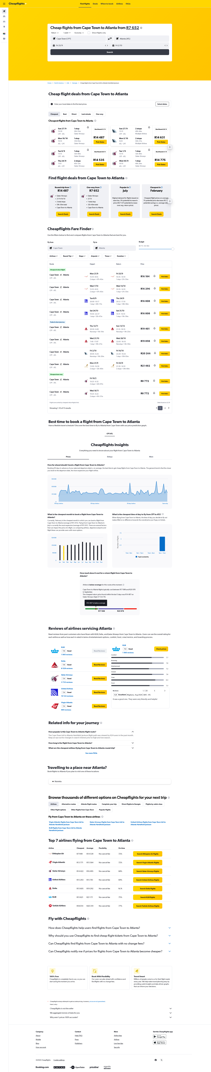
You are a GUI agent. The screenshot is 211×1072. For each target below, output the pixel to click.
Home (49, 83)
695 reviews (66, 710)
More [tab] (151, 457)
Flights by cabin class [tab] (154, 804)
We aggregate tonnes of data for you (65, 1013)
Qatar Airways (67, 675)
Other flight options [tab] (58, 810)
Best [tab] (65, 114)
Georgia (74, 83)
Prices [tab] (68, 457)
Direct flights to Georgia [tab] (131, 804)
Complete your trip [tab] (109, 804)
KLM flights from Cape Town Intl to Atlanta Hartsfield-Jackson (65, 829)
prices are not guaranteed (97, 1001)
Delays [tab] (109, 457)
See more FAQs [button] (91, 753)
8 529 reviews (67, 668)
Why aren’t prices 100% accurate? (64, 1017)
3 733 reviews (67, 682)
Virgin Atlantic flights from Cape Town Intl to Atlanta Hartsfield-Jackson (66, 823)
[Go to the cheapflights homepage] (18, 4)
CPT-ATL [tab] (110, 434)
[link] (63, 214)
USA (68, 83)
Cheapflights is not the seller (61, 1008)
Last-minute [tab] (86, 114)
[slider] (172, 248)
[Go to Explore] (4, 26)
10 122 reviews (67, 696)
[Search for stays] (4, 16)
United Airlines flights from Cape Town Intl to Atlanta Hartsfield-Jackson (148, 823)
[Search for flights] (4, 11)
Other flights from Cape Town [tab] (82, 810)
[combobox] (55, 33)
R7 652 (132, 27)
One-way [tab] (99, 114)
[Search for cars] (4, 21)
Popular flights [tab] (105, 810)
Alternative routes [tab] (69, 804)
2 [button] (165, 408)
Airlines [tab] (54, 804)
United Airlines (67, 689)
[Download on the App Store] (159, 1042)
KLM (63, 647)
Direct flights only (99, 33)
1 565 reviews (66, 655)
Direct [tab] (74, 114)
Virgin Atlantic (67, 702)
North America (59, 83)
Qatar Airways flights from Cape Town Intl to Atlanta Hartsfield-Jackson (107, 823)
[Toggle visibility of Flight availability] (142, 557)
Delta (63, 661)
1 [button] (160, 408)
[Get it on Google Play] (159, 1036)
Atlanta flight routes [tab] (89, 804)
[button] (4, 3)
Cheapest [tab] (54, 114)
